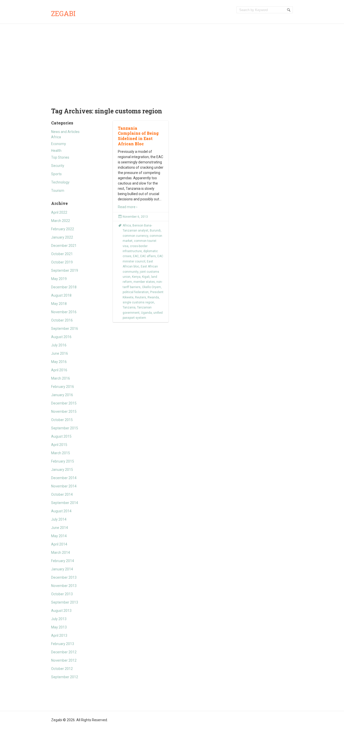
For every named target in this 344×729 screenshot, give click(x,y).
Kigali (146, 277)
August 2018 (61, 295)
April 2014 (59, 544)
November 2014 (64, 486)
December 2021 (64, 246)
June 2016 (59, 353)
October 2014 (62, 494)
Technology (60, 182)
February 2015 (62, 461)
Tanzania (129, 307)
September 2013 (64, 602)
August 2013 (61, 611)
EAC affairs (148, 256)
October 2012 (62, 669)
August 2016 (61, 337)
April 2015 (59, 445)
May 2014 (59, 536)
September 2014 (64, 503)
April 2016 (59, 370)
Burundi (155, 230)
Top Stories (60, 157)
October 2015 (62, 420)
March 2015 (60, 453)
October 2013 (62, 594)
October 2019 (62, 262)
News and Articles (65, 132)
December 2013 (64, 577)
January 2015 (62, 470)
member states (144, 282)
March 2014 (60, 553)
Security (57, 166)
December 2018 (64, 287)
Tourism (57, 191)
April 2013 (59, 635)
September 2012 (64, 677)
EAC (136, 256)
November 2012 (64, 660)
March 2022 (60, 221)
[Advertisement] (172, 61)
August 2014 (61, 511)
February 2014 (62, 561)
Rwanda (153, 297)
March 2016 (60, 378)
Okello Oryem (151, 287)
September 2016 (64, 329)
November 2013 (64, 586)
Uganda (146, 312)
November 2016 (64, 312)
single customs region (138, 302)
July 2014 (58, 519)
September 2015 (64, 428)
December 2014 (64, 478)
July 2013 (58, 619)
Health (56, 151)
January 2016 (62, 395)
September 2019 (64, 270)
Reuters (140, 297)
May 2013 (59, 627)
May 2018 (59, 304)
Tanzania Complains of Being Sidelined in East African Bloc (138, 135)
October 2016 (62, 320)
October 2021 (62, 254)
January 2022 (62, 237)
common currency (135, 236)
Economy (58, 144)
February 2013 (62, 644)
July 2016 (58, 345)
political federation (136, 292)
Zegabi (63, 13)
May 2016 (59, 362)
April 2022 (59, 212)
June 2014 (59, 528)
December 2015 (64, 403)
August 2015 (61, 436)
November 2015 (64, 411)
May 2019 (59, 279)
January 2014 (62, 569)
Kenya (136, 277)
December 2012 (64, 652)
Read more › (127, 207)
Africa (56, 137)
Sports (56, 174)
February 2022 (62, 229)
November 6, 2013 (135, 216)
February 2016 (62, 387)
